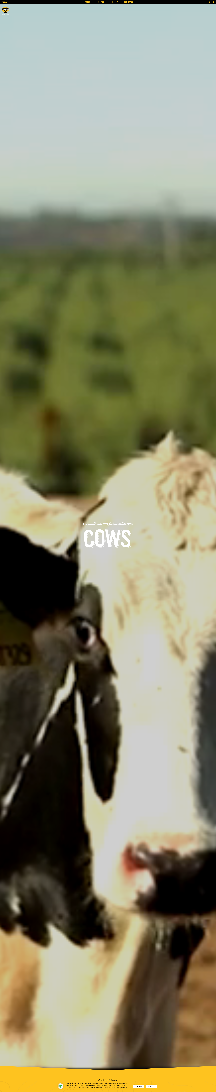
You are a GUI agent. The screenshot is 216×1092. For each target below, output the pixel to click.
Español (4, 2)
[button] (213, 2)
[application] (108, 1086)
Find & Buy (115, 2)
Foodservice (128, 2)
